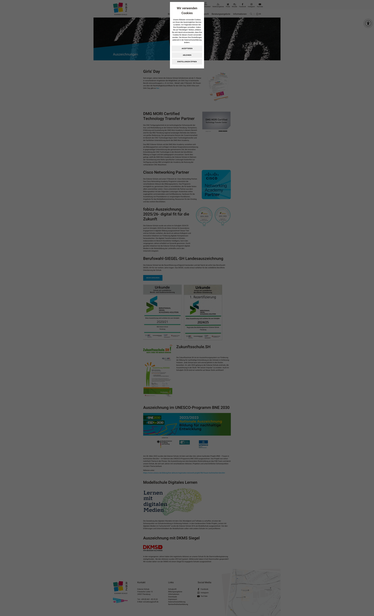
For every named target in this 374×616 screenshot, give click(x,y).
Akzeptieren (187, 48)
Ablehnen (187, 55)
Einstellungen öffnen (187, 61)
